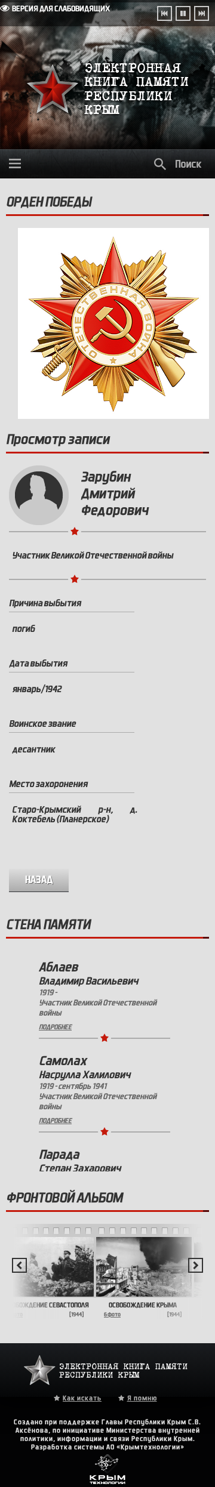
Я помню (142, 1398)
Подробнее (55, 1027)
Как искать (82, 1398)
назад (39, 880)
